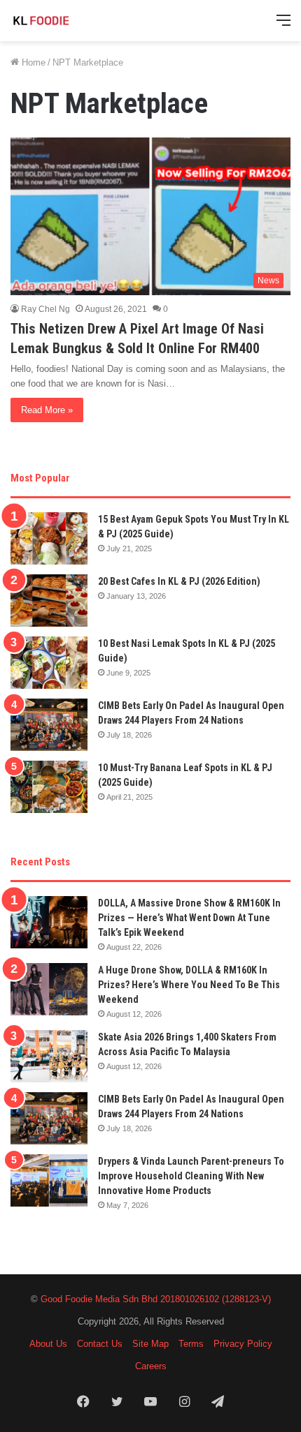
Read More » (47, 410)
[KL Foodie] (66, 20)
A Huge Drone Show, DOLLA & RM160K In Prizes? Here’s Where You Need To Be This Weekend (189, 984)
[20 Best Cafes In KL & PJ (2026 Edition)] (49, 600)
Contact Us (99, 1343)
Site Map (150, 1343)
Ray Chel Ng (45, 309)
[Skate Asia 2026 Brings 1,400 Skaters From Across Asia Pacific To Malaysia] (49, 1056)
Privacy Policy (243, 1343)
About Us (48, 1343)
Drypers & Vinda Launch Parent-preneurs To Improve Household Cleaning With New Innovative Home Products (191, 1176)
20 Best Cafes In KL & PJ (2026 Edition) (179, 581)
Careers (151, 1366)
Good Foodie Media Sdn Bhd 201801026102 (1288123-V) (156, 1299)
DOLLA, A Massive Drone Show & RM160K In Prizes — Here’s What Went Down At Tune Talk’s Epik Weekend (189, 917)
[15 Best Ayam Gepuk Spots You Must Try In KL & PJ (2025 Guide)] (49, 538)
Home (32, 62)
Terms (191, 1343)
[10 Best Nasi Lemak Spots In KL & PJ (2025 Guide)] (49, 662)
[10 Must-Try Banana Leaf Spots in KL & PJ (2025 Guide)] (49, 787)
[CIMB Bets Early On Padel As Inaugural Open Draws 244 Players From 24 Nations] (49, 725)
